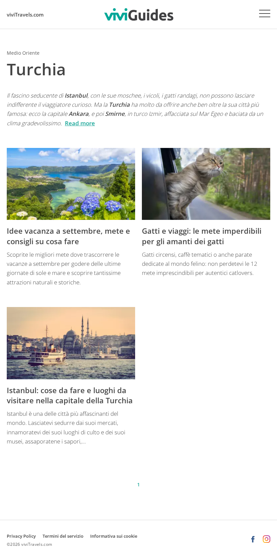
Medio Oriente (23, 53)
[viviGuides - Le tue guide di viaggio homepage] (138, 14)
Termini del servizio (63, 536)
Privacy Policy (21, 536)
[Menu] (264, 13)
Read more (80, 123)
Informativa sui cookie (113, 536)
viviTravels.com (25, 14)
